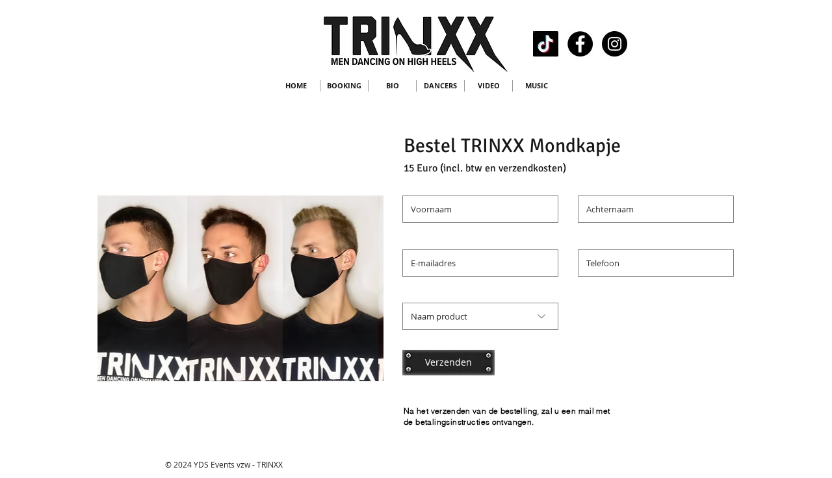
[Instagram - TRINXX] (614, 44)
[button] (196, 288)
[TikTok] (545, 44)
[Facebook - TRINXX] (580, 44)
